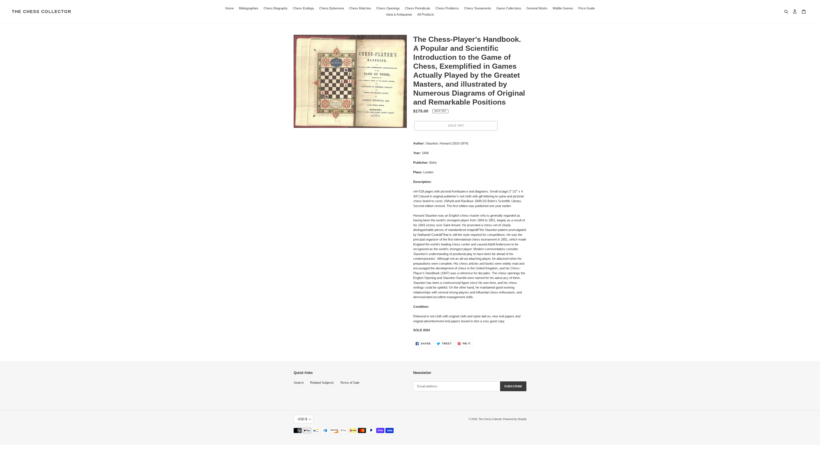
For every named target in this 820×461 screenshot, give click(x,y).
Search (299, 382)
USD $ (302, 419)
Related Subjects (322, 382)
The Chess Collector (41, 11)
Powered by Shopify (514, 419)
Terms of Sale (349, 382)
